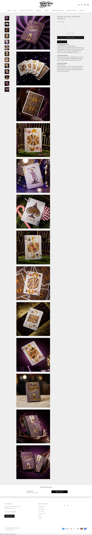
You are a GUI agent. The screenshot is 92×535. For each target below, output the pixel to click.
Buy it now (70, 37)
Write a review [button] (59, 492)
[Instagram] (67, 505)
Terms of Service (41, 513)
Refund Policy (41, 511)
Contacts (40, 517)
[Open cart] (88, 4)
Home (9, 10)
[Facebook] (64, 505)
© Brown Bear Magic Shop (12, 528)
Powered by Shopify (9, 529)
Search (39, 515)
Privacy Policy (41, 508)
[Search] (82, 4)
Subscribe (9, 516)
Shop (15, 10)
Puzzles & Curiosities (26, 10)
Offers (46, 10)
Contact (82, 10)
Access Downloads (57, 10)
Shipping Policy (41, 506)
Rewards (38, 10)
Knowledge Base (71, 10)
